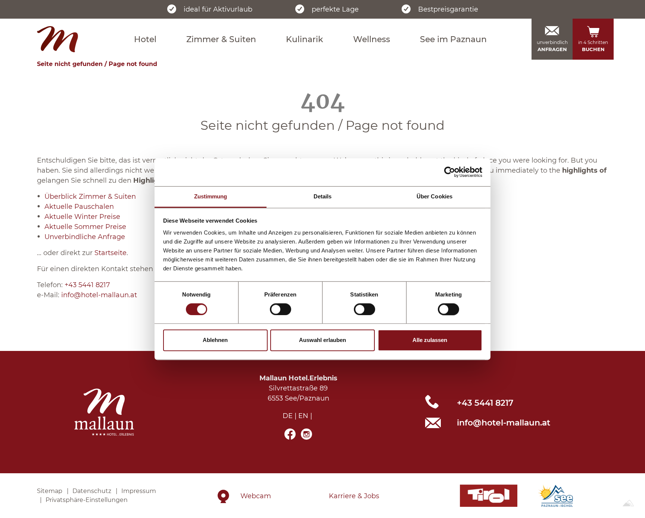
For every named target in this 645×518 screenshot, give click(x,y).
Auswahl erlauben (322, 340)
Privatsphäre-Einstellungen (87, 499)
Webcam (255, 496)
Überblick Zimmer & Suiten (90, 196)
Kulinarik (304, 39)
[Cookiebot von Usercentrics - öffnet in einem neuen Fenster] (449, 172)
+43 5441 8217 (87, 285)
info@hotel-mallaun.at (99, 295)
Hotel (145, 39)
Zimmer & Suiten (221, 39)
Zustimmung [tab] (210, 196)
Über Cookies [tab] (434, 196)
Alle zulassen (429, 340)
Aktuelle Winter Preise (82, 217)
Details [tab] (323, 196)
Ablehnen (215, 340)
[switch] (280, 309)
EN (303, 416)
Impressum (138, 491)
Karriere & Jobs (354, 496)
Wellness (371, 39)
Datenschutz (91, 491)
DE (288, 416)
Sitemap (49, 491)
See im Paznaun (453, 39)
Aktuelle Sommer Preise (85, 227)
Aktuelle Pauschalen (79, 207)
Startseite (110, 253)
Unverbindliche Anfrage (84, 237)
